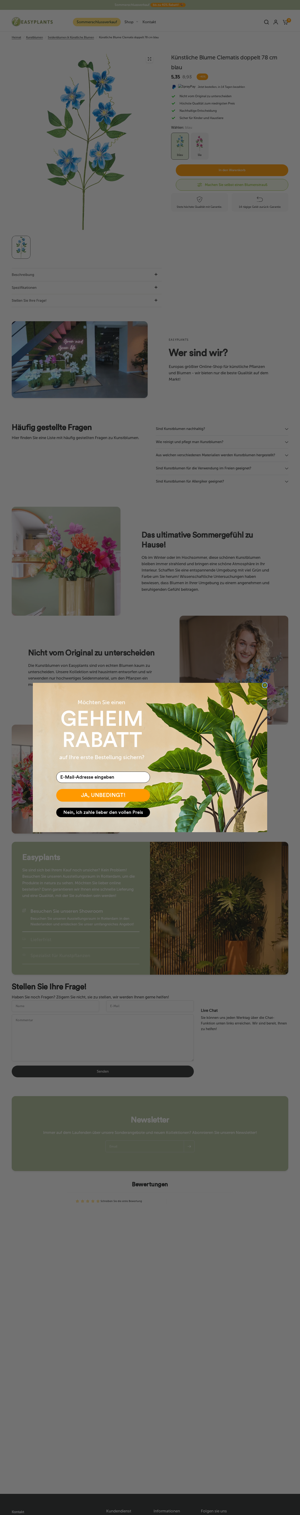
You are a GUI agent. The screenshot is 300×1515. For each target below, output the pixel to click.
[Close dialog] (264, 685)
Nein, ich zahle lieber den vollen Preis (103, 812)
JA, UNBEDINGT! (103, 795)
